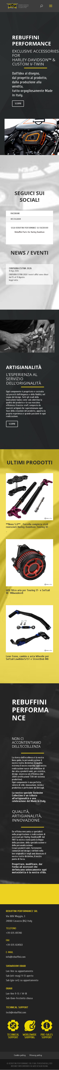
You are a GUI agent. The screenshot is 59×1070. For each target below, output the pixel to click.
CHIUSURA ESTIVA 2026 (20, 268)
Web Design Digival (40, 1066)
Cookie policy (20, 1055)
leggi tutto (13, 280)
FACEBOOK (15, 213)
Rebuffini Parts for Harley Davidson (29, 232)
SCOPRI (18, 103)
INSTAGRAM (16, 219)
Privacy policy (35, 1055)
